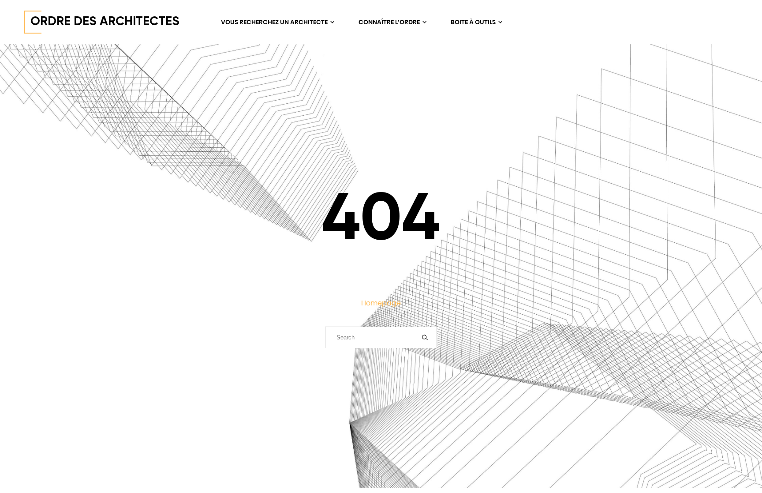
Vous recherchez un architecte (275, 22)
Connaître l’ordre (390, 22)
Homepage (381, 303)
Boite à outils (474, 22)
